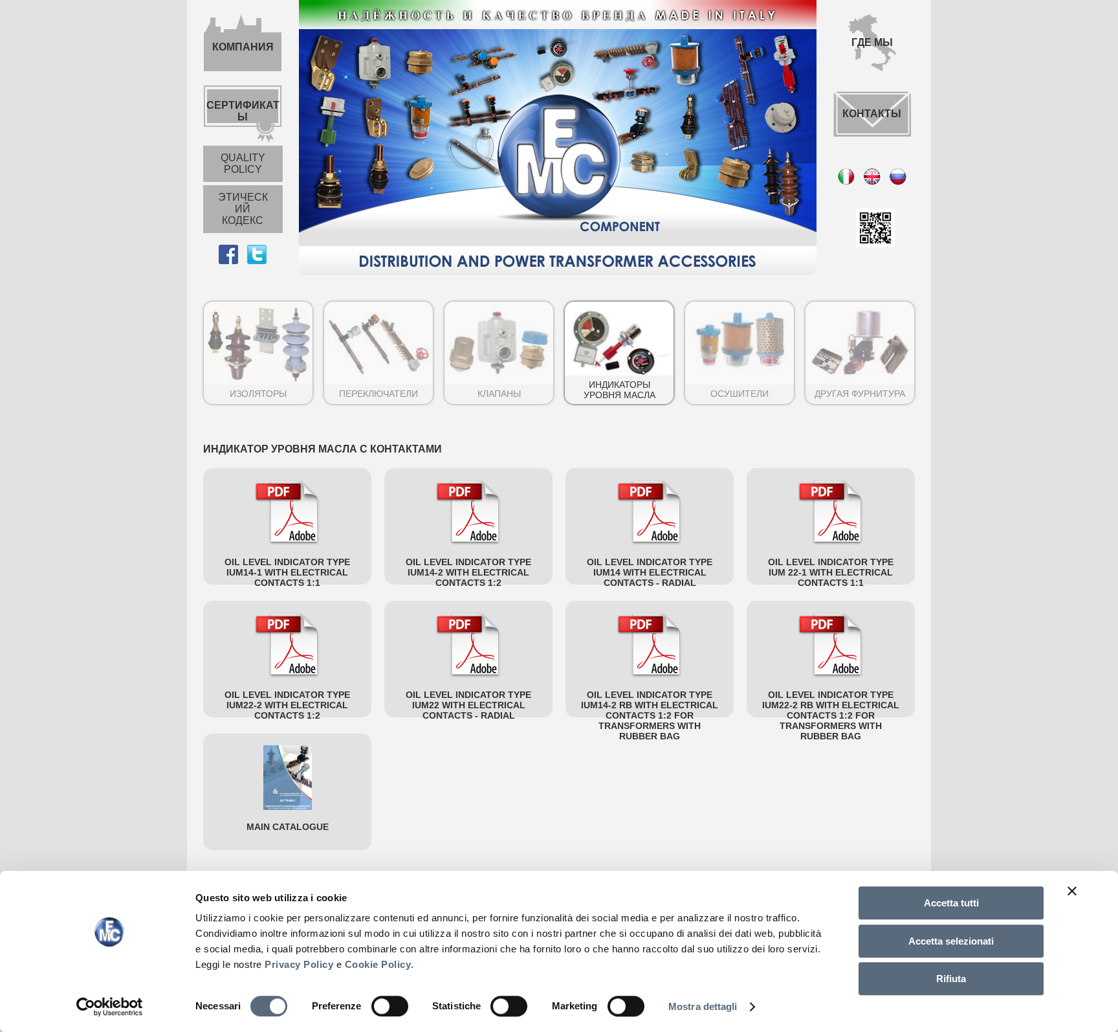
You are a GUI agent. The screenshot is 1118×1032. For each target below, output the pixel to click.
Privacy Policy (299, 964)
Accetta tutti (951, 902)
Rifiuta (951, 978)
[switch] (389, 1006)
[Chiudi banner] (1072, 890)
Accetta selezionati (951, 941)
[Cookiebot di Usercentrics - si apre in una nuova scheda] (109, 1006)
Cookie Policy (378, 964)
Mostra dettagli (703, 1006)
